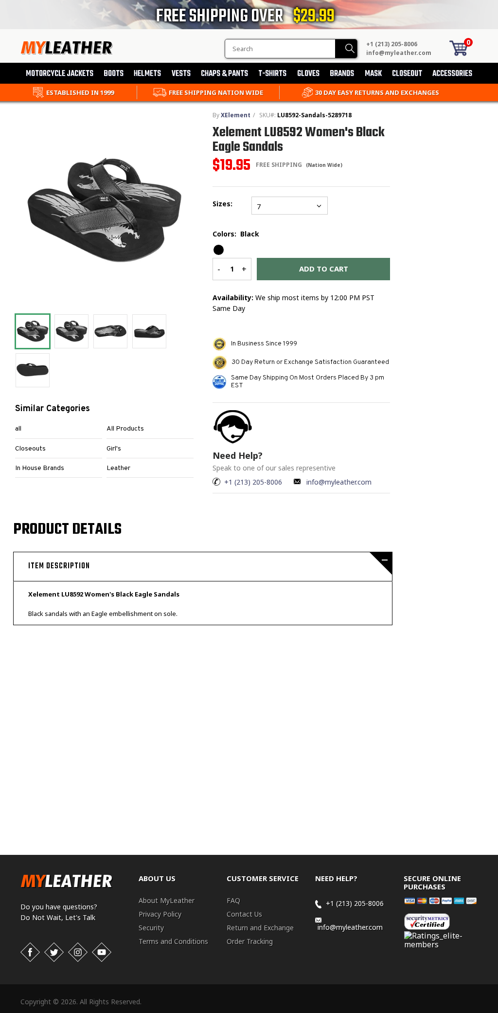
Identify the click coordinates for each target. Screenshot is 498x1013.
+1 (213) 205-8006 (391, 44)
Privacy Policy (160, 914)
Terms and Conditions (173, 941)
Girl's (114, 449)
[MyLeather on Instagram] (78, 952)
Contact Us (244, 914)
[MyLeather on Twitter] (54, 952)
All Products (125, 429)
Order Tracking (250, 941)
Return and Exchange (260, 927)
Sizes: (224, 203)
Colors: (236, 233)
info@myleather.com (398, 53)
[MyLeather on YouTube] (101, 952)
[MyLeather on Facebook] (30, 952)
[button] (497, 1011)
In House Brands (39, 468)
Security (151, 927)
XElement (235, 115)
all (18, 429)
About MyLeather (167, 900)
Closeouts (30, 449)
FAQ (233, 900)
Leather (118, 468)
